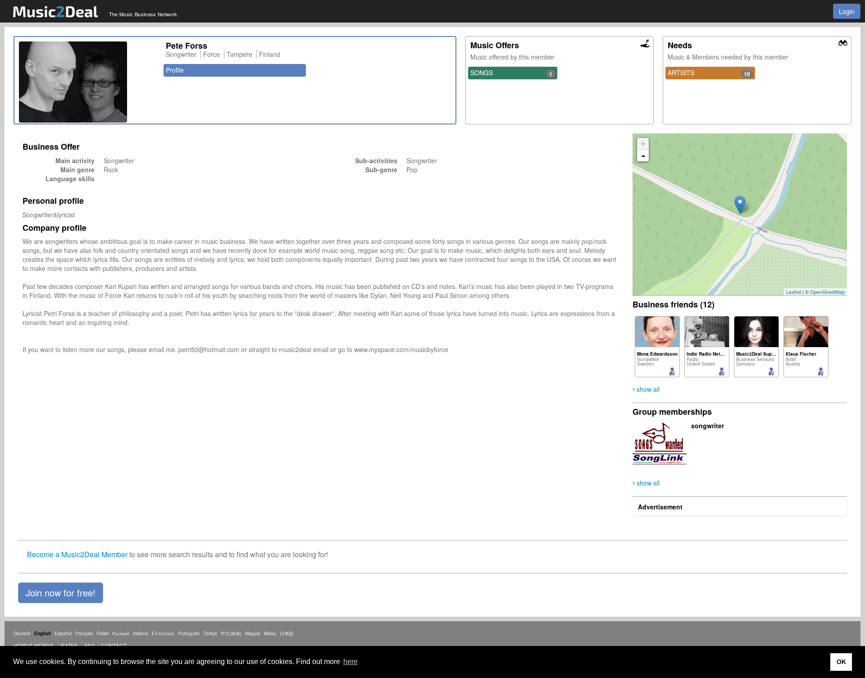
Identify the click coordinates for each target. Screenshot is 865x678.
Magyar (252, 633)
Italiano (140, 633)
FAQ (89, 645)
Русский (120, 633)
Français (84, 633)
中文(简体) (231, 633)
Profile (175, 69)
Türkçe (210, 633)
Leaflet (793, 291)
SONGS (511, 73)
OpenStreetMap (827, 291)
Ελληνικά (163, 633)
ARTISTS (709, 73)
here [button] (350, 661)
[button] (60, 592)
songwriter (707, 425)
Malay (270, 633)
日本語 (286, 633)
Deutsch (22, 633)
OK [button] (841, 661)
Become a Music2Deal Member (77, 554)
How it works (34, 645)
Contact (114, 645)
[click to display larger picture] (88, 82)
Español (63, 633)
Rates (69, 645)
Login (847, 11)
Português (189, 633)
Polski (102, 633)
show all (647, 389)
